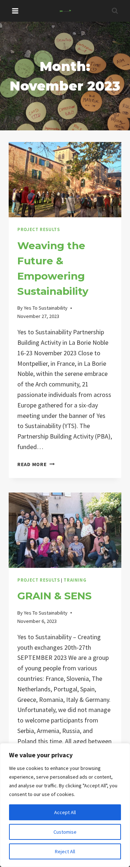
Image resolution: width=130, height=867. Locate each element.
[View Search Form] (114, 10)
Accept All (65, 812)
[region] (65, 805)
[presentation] (65, 179)
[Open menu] (15, 10)
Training (75, 580)
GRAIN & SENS (54, 596)
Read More (36, 464)
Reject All (65, 851)
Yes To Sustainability (46, 308)
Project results (38, 229)
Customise (65, 832)
